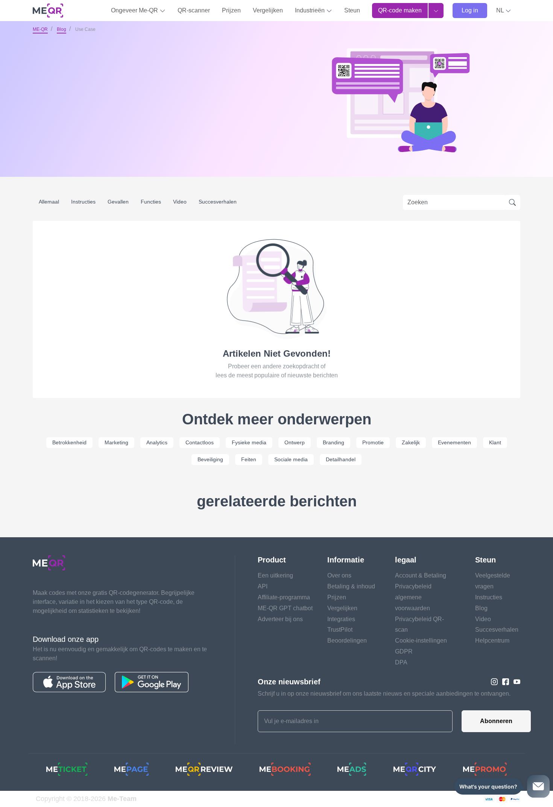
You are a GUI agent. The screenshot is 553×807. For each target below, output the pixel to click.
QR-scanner (194, 10)
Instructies (83, 202)
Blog (61, 29)
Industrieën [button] (310, 10)
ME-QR (40, 29)
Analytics (156, 442)
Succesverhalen (218, 202)
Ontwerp (294, 442)
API (262, 586)
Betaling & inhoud (351, 586)
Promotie (373, 442)
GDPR (404, 651)
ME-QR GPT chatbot (285, 608)
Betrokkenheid (69, 442)
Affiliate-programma (284, 597)
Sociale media (291, 459)
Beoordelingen (347, 640)
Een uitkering (275, 575)
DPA (401, 662)
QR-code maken (400, 10)
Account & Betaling (420, 575)
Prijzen (231, 10)
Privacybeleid (413, 586)
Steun (352, 10)
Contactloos (199, 442)
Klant (495, 442)
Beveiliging (210, 459)
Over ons (339, 575)
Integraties (341, 619)
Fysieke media (249, 442)
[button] (503, 10)
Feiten (248, 459)
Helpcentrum (492, 640)
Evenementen (454, 442)
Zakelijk (411, 442)
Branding (333, 442)
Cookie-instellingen (421, 640)
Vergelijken (268, 10)
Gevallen (118, 202)
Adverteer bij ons (280, 619)
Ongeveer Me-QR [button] (135, 10)
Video (180, 202)
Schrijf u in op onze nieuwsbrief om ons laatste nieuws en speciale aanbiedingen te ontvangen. (384, 693)
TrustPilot (339, 629)
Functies (151, 202)
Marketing (116, 442)
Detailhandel (341, 459)
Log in (470, 10)
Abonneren (496, 721)
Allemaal (49, 202)
